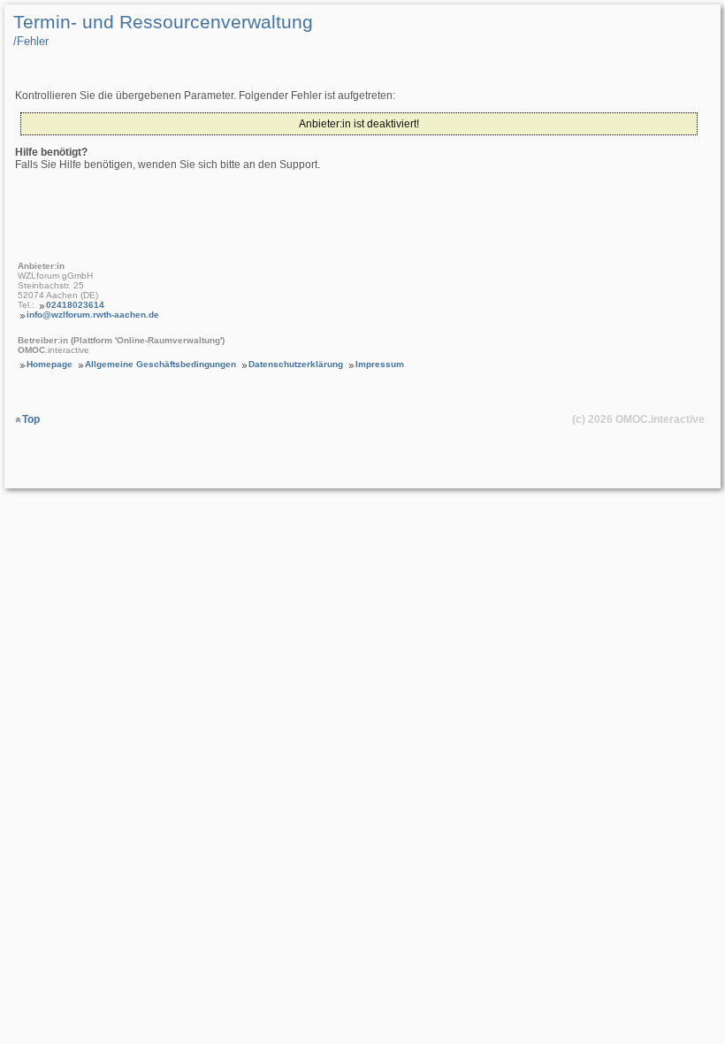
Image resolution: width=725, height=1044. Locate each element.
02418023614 (75, 305)
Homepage (49, 364)
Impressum (379, 364)
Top (31, 419)
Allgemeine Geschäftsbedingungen (160, 364)
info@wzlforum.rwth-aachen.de (93, 314)
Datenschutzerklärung (295, 364)
